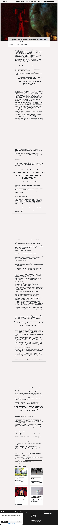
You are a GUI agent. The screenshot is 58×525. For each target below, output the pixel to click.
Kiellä (11, 521)
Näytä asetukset (19, 521)
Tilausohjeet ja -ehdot (35, 521)
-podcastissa (26, 455)
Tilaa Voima (45, 1)
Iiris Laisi (14, 44)
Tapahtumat (33, 1)
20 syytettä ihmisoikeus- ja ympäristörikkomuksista (28, 70)
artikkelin (22, 431)
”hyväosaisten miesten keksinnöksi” (35, 209)
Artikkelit (18, 1)
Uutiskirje (28, 1)
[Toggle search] (56, 1)
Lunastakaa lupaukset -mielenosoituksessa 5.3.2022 (31, 463)
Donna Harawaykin (28, 295)
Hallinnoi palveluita (4, 519)
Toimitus (32, 511)
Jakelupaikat (33, 516)
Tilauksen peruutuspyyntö (36, 520)
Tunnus (52, 1)
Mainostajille (33, 514)
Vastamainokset (34, 515)
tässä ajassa (20, 211)
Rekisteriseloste (13, 523)
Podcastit (23, 1)
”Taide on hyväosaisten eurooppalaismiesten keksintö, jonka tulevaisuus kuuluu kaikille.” (28, 461)
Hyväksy (4, 521)
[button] (21, 513)
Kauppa (40, 1)
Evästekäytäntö (9, 523)
